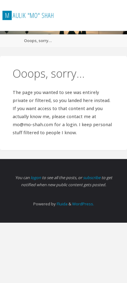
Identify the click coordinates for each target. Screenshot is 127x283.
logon (36, 177)
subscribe (92, 177)
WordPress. (83, 204)
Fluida (62, 204)
